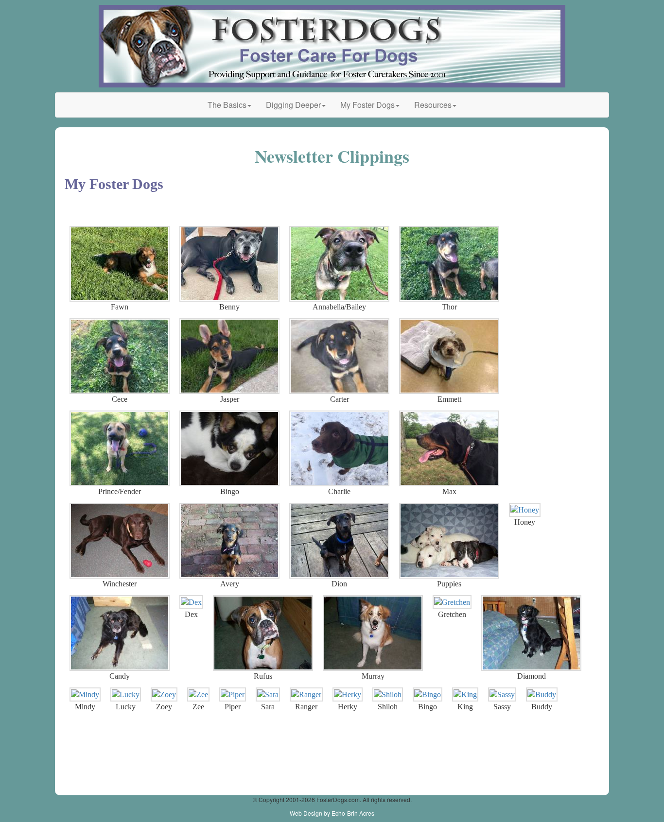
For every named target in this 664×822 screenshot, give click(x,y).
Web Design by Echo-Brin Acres (332, 813)
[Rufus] (263, 633)
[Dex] (191, 602)
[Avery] (229, 541)
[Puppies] (449, 541)
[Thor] (449, 264)
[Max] (449, 448)
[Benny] (229, 264)
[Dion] (339, 541)
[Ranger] (306, 694)
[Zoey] (164, 694)
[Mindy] (85, 694)
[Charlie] (339, 448)
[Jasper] (229, 356)
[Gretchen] (452, 602)
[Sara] (268, 694)
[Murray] (373, 633)
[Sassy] (502, 694)
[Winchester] (120, 541)
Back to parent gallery (77, 206)
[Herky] (347, 694)
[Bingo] (229, 448)
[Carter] (339, 356)
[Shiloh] (387, 694)
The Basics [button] (227, 104)
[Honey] (525, 510)
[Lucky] (125, 694)
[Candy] (120, 633)
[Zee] (198, 694)
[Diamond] (531, 633)
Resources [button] (433, 104)
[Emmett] (449, 356)
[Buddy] (542, 694)
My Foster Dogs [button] (367, 104)
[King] (465, 694)
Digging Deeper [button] (293, 104)
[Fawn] (120, 264)
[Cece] (120, 356)
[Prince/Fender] (120, 448)
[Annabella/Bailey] (339, 264)
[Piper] (232, 694)
